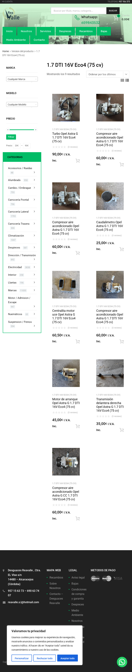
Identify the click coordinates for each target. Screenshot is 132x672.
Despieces (65, 31)
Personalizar (22, 658)
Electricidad (15, 267)
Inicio (9, 31)
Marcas (12, 290)
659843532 (90, 23)
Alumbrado (14, 180)
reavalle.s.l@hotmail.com (23, 602)
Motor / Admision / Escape (19, 300)
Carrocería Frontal (18, 199)
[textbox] (22, 79)
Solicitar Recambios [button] (78, 161)
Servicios (45, 31)
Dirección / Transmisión (22, 255)
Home (5, 51)
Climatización (16, 235)
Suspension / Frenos (20, 321)
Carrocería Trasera (18, 223)
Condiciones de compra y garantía (79, 594)
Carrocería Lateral (18, 211)
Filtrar (11, 136)
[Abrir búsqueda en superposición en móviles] (85, 10)
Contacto (39, 39)
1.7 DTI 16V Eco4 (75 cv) (64, 129)
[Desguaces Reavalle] (20, 19)
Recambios (86, 31)
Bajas (104, 31)
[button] (122, 662)
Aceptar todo (67, 658)
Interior (12, 274)
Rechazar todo (45, 658)
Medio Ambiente (16, 39)
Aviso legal (78, 577)
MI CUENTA (7, 1)
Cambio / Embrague (19, 187)
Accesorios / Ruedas (20, 168)
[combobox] (22, 79)
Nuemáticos (15, 314)
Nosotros (26, 31)
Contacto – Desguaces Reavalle (56, 598)
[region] (44, 645)
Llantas (12, 282)
